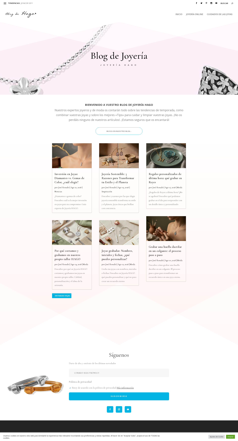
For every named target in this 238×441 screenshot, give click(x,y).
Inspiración (107, 191)
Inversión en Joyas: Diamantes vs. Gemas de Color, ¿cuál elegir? (69, 178)
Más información (125, 387)
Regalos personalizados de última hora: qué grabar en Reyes (165, 178)
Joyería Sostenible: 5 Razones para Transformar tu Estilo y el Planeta (118, 178)
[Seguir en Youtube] (128, 409)
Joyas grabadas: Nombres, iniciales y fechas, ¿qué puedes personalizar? (117, 255)
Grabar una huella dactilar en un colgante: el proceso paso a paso (165, 251)
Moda (85, 264)
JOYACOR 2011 (27, 3)
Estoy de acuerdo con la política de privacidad (103, 387)
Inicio (178, 14)
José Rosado (63, 187)
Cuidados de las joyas (219, 14)
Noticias (58, 191)
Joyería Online (194, 14)
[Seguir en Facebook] (110, 409)
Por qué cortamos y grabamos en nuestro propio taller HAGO (67, 255)
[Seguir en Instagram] (119, 409)
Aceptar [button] (230, 437)
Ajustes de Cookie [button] (216, 437)
